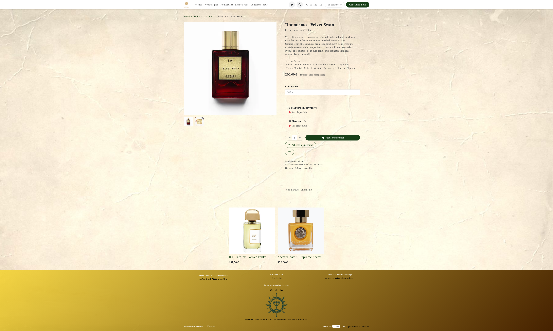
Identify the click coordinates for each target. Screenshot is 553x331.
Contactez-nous (357, 4)
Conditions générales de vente (282, 319)
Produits (268, 319)
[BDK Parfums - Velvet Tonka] (252, 224)
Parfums (209, 16)
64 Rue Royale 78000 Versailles (213, 279)
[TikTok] (276, 290)
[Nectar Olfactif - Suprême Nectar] (301, 224)
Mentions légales (260, 319)
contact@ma (331, 278)
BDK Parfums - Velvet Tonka (247, 250)
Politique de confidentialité (300, 319)
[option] (276, 229)
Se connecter (335, 4)
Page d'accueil (249, 319)
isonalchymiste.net (345, 278)
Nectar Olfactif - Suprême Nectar (299, 250)
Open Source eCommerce (358, 326)
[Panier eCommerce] (292, 4)
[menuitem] (198, 4)
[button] (300, 4)
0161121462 (276, 278)
